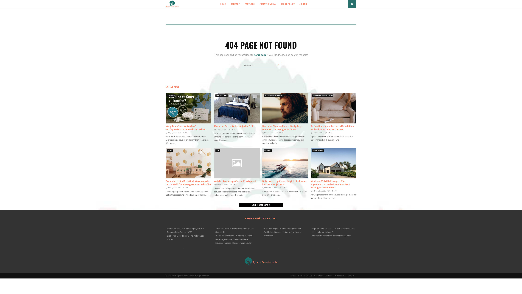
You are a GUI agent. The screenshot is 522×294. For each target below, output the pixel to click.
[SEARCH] (278, 65)
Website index (340, 276)
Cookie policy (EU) (305, 276)
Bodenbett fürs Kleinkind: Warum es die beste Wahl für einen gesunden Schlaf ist (188, 182)
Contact (235, 4)
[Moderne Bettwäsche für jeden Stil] (237, 108)
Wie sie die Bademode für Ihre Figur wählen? (234, 236)
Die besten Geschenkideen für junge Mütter (185, 228)
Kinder (170, 150)
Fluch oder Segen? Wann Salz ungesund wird (283, 228)
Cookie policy (287, 4)
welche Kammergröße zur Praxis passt (235, 181)
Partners (250, 4)
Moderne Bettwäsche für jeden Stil (233, 126)
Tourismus (171, 95)
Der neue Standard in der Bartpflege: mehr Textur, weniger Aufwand (282, 127)
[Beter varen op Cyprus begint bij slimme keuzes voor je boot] (285, 163)
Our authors (318, 276)
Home (223, 4)
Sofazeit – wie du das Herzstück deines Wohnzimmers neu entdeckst (332, 127)
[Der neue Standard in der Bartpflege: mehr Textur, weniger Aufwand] (285, 108)
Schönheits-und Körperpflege (273, 95)
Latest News (172, 86)
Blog (217, 150)
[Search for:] (261, 65)
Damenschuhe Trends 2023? (179, 232)
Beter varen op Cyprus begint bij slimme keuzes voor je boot (284, 182)
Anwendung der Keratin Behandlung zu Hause (331, 236)
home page (260, 54)
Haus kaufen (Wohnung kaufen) (323, 95)
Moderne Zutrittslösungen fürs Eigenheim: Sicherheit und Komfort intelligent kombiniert (330, 184)
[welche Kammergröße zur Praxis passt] (237, 163)
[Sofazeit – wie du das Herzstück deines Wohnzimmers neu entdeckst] (333, 108)
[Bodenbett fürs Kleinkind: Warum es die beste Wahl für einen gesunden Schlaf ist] (188, 163)
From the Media (268, 4)
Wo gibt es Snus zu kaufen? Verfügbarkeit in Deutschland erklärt (186, 127)
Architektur (267, 150)
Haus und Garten (221, 95)
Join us (303, 4)
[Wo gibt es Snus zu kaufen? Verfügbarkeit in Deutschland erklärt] (188, 108)
